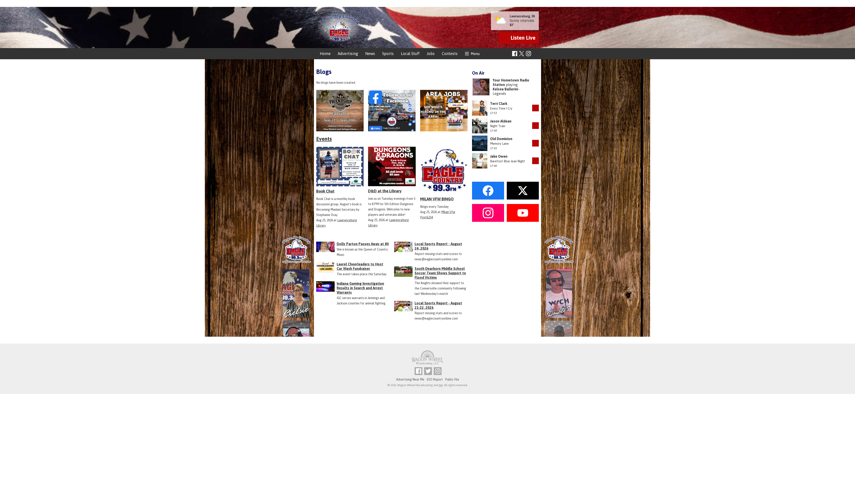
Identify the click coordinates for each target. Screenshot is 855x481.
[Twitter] (428, 371)
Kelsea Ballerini (505, 89)
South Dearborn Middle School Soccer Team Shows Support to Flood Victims (440, 273)
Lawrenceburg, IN (522, 16)
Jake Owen (498, 156)
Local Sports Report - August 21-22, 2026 (438, 305)
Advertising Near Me (410, 379)
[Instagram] (528, 53)
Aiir (441, 385)
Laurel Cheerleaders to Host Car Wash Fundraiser (360, 266)
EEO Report (435, 379)
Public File (452, 379)
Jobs (431, 53)
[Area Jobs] (444, 110)
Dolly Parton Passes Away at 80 (363, 244)
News (370, 53)
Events (324, 139)
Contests (450, 53)
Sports (388, 53)
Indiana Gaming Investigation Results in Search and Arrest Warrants (360, 287)
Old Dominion (501, 139)
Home (325, 53)
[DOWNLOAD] (535, 108)
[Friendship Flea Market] (340, 110)
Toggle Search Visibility (536, 54)
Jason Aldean (500, 121)
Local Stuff (410, 53)
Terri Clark (498, 104)
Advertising (348, 53)
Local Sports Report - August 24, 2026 (438, 246)
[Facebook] (514, 53)
